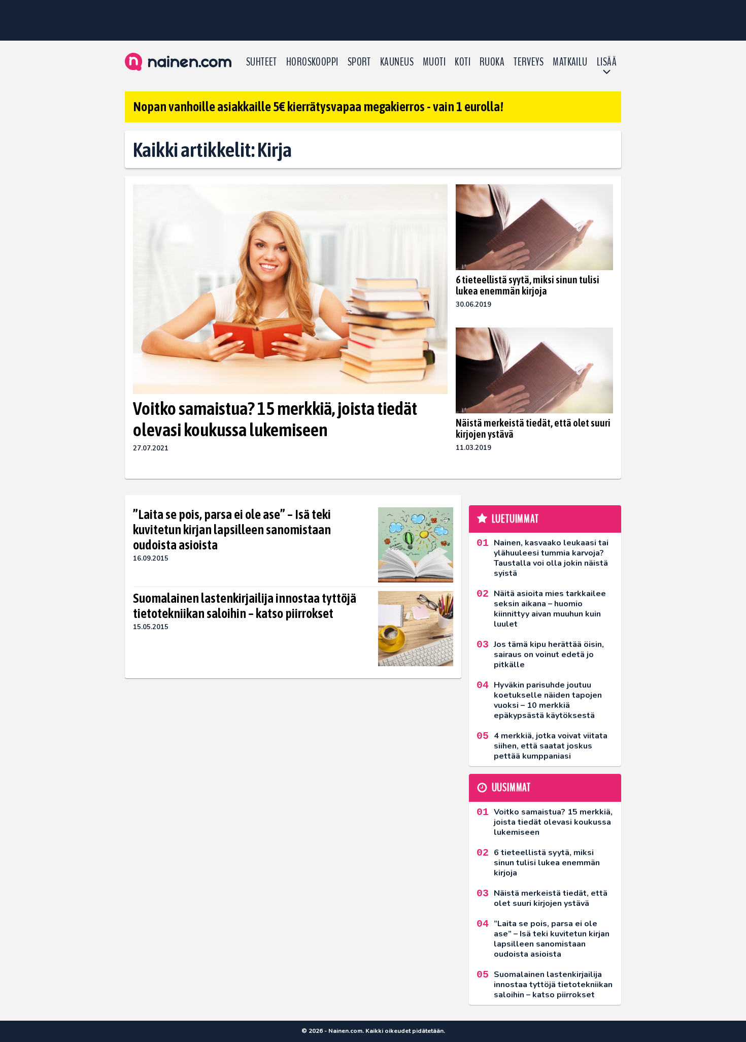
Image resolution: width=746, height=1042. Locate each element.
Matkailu (570, 62)
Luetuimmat (515, 519)
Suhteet (261, 62)
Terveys (529, 62)
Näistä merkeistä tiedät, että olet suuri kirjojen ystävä (533, 428)
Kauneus (397, 62)
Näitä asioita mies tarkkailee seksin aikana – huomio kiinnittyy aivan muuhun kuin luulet (550, 609)
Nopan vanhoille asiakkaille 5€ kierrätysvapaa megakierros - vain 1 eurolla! (318, 106)
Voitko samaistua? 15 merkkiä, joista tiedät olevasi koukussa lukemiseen (275, 419)
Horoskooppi (312, 62)
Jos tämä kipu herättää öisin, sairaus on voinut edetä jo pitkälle (549, 654)
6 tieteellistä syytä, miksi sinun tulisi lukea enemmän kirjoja (527, 285)
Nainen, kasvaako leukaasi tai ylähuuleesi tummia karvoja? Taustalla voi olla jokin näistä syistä (551, 558)
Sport (359, 62)
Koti (462, 62)
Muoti (434, 62)
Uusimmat (511, 787)
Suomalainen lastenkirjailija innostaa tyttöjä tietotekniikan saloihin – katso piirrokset (244, 606)
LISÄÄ (607, 62)
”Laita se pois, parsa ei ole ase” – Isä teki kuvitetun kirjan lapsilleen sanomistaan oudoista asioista (232, 529)
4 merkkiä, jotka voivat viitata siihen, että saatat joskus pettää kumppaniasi (550, 746)
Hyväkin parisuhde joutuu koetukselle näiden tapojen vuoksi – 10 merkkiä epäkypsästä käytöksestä (548, 700)
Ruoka (492, 62)
